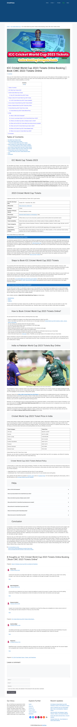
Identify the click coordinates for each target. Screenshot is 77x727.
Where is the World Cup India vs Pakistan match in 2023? (22, 120)
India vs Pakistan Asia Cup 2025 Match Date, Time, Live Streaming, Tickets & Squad (59, 709)
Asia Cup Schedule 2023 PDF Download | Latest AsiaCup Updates (20, 549)
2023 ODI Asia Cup (36, 243)
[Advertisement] (38, 14)
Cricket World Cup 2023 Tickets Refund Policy (20, 110)
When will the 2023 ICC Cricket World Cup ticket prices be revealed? (25, 123)
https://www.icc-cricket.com (25, 205)
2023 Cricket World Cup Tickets (15, 92)
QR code (24, 333)
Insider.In (10, 301)
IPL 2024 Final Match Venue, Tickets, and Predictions (24, 657)
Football (58, 2)
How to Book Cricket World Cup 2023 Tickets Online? (20, 102)
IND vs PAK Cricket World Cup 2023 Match (28, 394)
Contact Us (31, 708)
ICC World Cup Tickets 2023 (14, 90)
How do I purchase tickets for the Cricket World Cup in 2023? (23, 118)
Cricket (52, 2)
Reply (10, 579)
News (68, 2)
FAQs (9, 113)
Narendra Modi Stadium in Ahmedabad (28, 214)
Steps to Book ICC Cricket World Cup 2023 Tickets (19, 97)
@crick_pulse (31, 475)
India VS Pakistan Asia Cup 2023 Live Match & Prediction (25, 564)
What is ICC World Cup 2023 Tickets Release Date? (21, 128)
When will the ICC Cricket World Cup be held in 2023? (21, 125)
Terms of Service (32, 711)
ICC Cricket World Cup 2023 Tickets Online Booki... (23, 619)
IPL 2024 (23, 280)
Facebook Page (41, 475)
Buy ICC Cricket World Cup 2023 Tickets (18, 95)
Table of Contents (12, 87)
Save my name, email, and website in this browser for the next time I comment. (26, 688)
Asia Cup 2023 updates (31, 280)
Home (47, 2)
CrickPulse (10, 3)
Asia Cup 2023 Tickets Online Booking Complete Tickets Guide (20, 548)
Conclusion (11, 133)
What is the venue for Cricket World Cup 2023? (20, 131)
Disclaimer (31, 713)
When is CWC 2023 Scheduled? (16, 115)
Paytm (9, 299)
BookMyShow (11, 298)
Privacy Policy (32, 709)
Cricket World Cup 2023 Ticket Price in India (18, 108)
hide (24, 84)
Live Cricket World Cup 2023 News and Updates (26, 278)
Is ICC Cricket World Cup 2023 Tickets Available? (20, 100)
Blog (63, 2)
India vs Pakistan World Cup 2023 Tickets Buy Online (20, 105)
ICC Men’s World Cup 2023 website (25, 477)
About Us (31, 706)
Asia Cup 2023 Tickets (35, 254)
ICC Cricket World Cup (16, 26)
